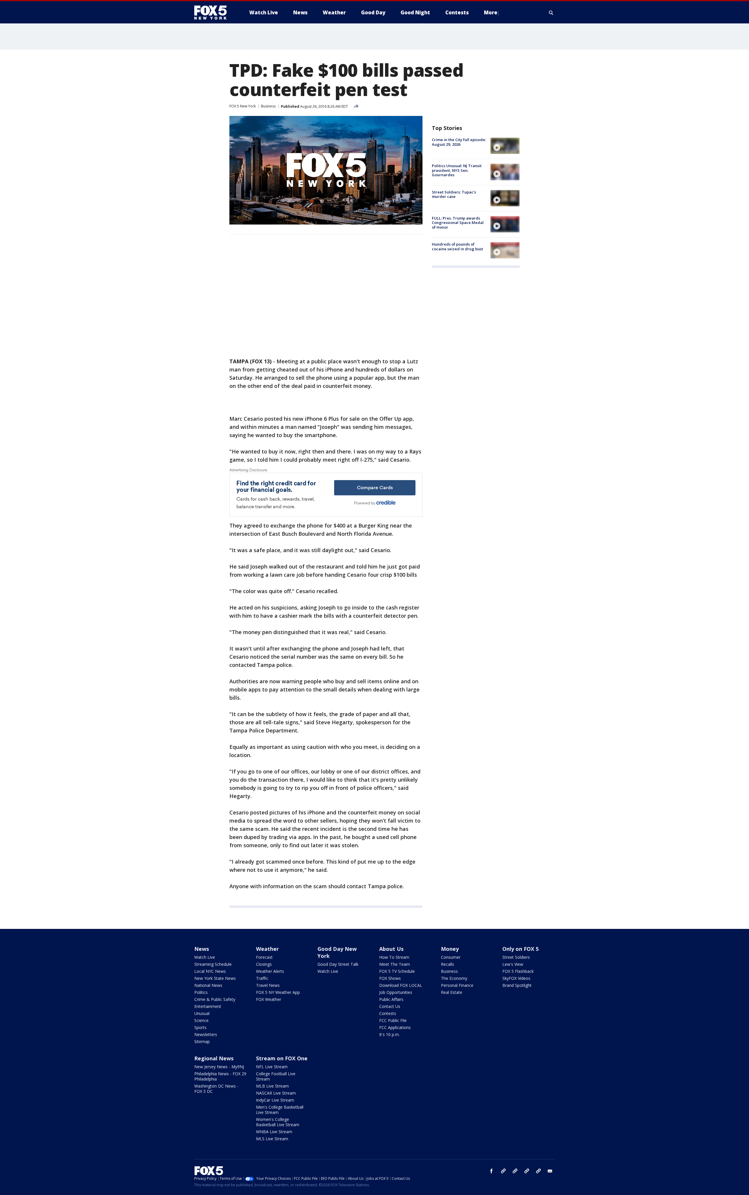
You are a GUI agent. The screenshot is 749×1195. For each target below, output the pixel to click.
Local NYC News (210, 971)
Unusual (201, 1013)
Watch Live (204, 957)
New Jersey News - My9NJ (219, 1066)
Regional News (213, 1058)
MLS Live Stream (272, 1138)
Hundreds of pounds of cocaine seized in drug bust (457, 246)
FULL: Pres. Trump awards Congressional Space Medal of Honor (458, 222)
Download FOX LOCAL (400, 985)
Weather (267, 948)
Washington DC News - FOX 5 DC (216, 1088)
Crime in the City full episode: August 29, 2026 (459, 142)
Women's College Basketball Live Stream (277, 1122)
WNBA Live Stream (274, 1131)
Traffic (262, 978)
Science (201, 1020)
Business (268, 106)
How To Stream (394, 957)
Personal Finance (457, 985)
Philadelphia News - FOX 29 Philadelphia (220, 1076)
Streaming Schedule (213, 964)
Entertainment (207, 1006)
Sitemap (202, 1041)
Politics (201, 992)
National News (208, 985)
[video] (505, 146)
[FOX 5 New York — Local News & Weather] (213, 13)
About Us (391, 948)
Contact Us (389, 1006)
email (550, 1171)
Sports (200, 1027)
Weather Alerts (270, 971)
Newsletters (205, 1034)
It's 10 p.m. (389, 1034)
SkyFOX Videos (516, 978)
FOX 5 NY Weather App (278, 992)
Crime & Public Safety (214, 999)
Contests (387, 1013)
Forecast (264, 957)
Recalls (447, 964)
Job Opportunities (395, 992)
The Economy (454, 978)
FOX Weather (268, 999)
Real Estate (451, 992)
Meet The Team (394, 964)
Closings (264, 964)
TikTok (515, 1171)
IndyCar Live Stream (275, 1100)
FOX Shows (390, 978)
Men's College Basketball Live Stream (279, 1109)
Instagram (503, 1171)
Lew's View (512, 964)
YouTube (526, 1171)
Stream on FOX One (281, 1058)
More (490, 12)
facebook (491, 1171)
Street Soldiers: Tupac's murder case (454, 194)
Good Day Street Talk (337, 964)
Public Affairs (391, 999)
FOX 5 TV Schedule (397, 971)
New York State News (215, 978)
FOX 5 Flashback (518, 971)
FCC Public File (393, 1020)
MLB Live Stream (272, 1086)
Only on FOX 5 (520, 948)
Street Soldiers (516, 957)
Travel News (268, 985)
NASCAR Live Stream (276, 1093)
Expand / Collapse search (551, 12)
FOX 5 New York (242, 106)
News (201, 948)
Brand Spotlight (517, 985)
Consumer (451, 957)
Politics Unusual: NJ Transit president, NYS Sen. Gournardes (457, 170)
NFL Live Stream (272, 1066)
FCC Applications (395, 1027)
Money (450, 948)
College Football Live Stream (276, 1076)
